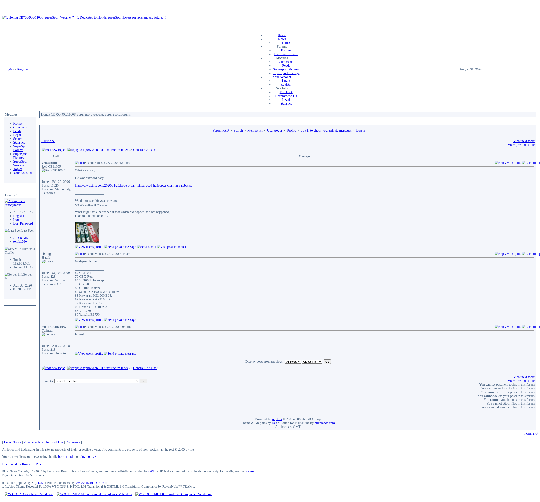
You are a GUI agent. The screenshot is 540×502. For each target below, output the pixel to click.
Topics (286, 42)
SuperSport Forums (20, 148)
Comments (286, 61)
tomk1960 (20, 241)
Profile (291, 130)
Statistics (286, 103)
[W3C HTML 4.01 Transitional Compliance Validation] (94, 494)
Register (22, 69)
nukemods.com (325, 423)
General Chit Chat (145, 150)
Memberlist (254, 130)
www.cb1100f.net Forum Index (107, 150)
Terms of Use (54, 442)
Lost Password (23, 223)
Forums (286, 50)
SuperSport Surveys (286, 73)
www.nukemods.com (90, 483)
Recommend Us (286, 96)
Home (282, 35)
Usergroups (274, 130)
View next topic (524, 141)
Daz (274, 423)
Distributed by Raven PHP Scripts (24, 464)
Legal (286, 99)
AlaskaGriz (20, 238)
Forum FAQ (221, 130)
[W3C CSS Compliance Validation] (29, 494)
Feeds (286, 65)
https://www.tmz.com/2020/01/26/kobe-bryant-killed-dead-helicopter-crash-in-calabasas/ (133, 185)
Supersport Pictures (286, 69)
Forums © (531, 433)
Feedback (286, 92)
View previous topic (521, 145)
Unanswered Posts (286, 54)
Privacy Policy (33, 442)
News (282, 39)
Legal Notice (12, 442)
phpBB (277, 419)
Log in (360, 130)
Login (9, 69)
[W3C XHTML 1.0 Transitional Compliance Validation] (173, 494)
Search (17, 138)
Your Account (282, 77)
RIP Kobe (48, 141)
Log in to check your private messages (326, 130)
